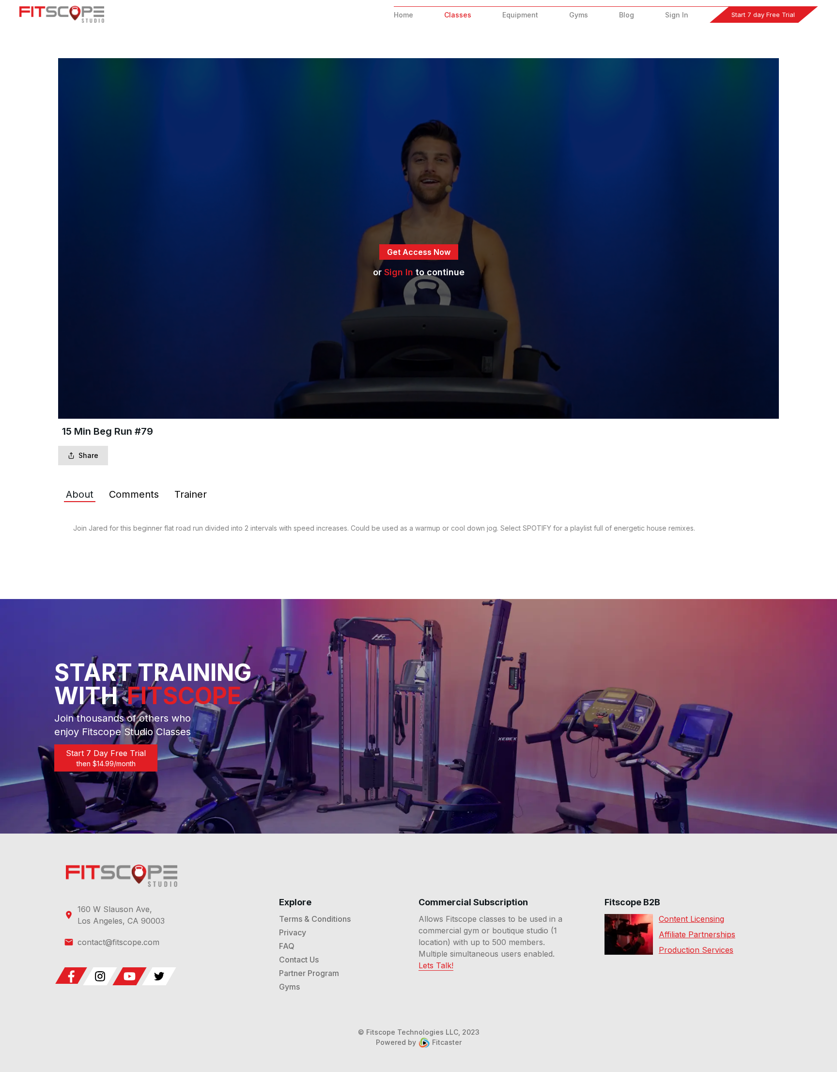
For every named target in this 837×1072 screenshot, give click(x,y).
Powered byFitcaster (419, 1042)
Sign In (676, 15)
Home (403, 15)
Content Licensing (691, 919)
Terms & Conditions (315, 919)
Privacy (292, 932)
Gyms (578, 15)
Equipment (520, 15)
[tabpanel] (418, 528)
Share (88, 455)
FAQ (286, 946)
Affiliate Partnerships (697, 934)
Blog (626, 15)
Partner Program (309, 973)
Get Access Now (418, 252)
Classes (457, 15)
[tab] (79, 494)
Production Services (696, 950)
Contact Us (299, 959)
